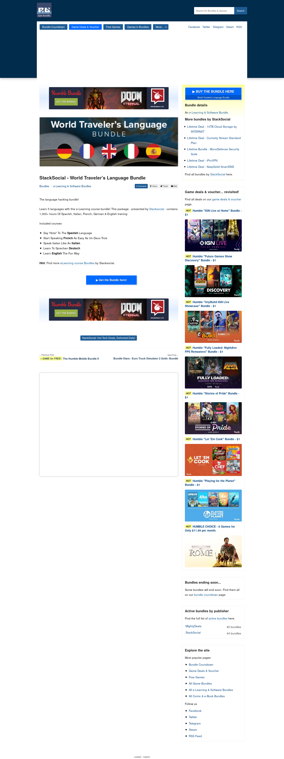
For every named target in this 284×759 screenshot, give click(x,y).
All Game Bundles (200, 683)
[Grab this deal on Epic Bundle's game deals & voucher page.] (213, 235)
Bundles (44, 186)
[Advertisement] (142, 60)
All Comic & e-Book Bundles (207, 696)
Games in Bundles (138, 27)
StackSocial (217, 174)
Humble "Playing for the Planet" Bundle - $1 (210, 483)
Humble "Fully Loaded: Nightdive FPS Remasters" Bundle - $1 (211, 350)
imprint (146, 756)
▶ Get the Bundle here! (111, 280)
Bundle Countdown (53, 27)
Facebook (194, 27)
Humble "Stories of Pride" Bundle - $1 (212, 395)
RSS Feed (195, 736)
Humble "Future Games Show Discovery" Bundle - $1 (208, 258)
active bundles (218, 618)
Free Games (113, 27)
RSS (239, 27)
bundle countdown (206, 595)
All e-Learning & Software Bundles (211, 690)
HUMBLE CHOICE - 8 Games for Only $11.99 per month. (210, 528)
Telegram (218, 27)
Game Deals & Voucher (85, 27)
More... (160, 27)
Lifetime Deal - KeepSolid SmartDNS (210, 167)
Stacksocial (156, 209)
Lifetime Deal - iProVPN (202, 160)
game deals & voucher (226, 199)
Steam (230, 27)
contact (137, 756)
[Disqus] (109, 424)
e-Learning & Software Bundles (72, 186)
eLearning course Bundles (77, 263)
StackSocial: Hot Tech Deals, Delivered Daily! (108, 338)
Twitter (206, 27)
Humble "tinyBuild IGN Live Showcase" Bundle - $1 (207, 304)
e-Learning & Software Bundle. (209, 112)
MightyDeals (213, 626)
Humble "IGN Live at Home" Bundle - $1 (213, 212)
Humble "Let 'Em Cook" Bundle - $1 (216, 439)
